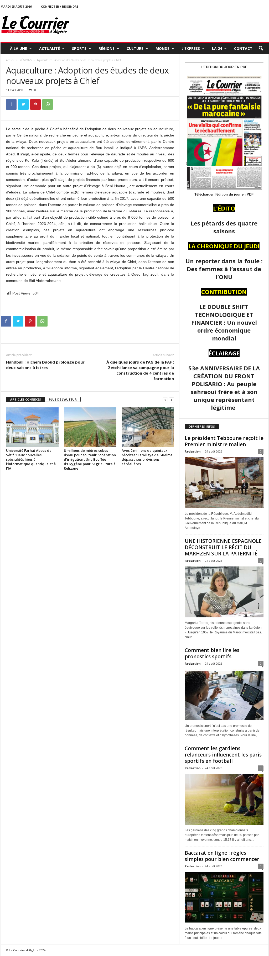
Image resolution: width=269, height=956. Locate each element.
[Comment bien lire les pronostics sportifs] (224, 694)
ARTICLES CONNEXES (25, 399)
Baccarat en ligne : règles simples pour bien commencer (222, 856)
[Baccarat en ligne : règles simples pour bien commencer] (224, 897)
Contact (243, 48)
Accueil (10, 60)
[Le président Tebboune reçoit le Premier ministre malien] (224, 482)
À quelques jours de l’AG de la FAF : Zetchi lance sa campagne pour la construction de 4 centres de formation (140, 370)
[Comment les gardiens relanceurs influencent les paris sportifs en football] (224, 799)
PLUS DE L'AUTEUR (63, 399)
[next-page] (171, 399)
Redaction (193, 451)
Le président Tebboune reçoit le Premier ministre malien (224, 441)
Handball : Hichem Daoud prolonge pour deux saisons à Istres (45, 364)
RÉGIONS (107, 48)
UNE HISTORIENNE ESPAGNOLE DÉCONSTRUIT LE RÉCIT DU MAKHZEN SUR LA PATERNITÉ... (223, 547)
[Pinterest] (35, 104)
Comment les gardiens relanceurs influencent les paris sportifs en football (223, 754)
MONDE (162, 48)
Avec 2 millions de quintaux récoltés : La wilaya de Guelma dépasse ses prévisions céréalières (147, 457)
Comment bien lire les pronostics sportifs (212, 653)
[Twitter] (23, 104)
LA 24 (217, 48)
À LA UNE (18, 48)
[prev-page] (165, 399)
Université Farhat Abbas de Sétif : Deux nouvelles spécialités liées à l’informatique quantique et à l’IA (31, 459)
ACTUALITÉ (49, 48)
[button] (261, 48)
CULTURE (135, 48)
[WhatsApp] (47, 104)
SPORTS (79, 48)
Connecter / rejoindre (59, 6)
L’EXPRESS (191, 48)
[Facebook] (11, 104)
